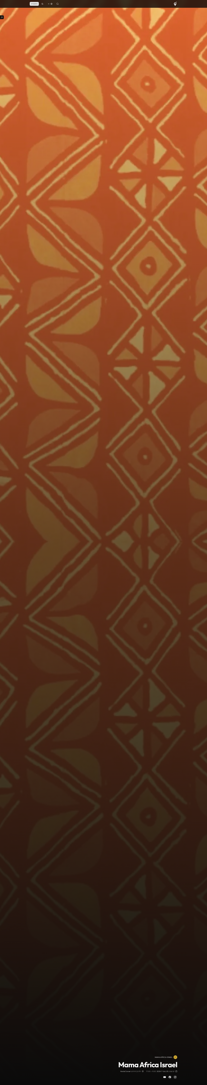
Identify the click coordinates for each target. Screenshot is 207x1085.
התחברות (34, 4)
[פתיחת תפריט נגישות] (2, 17)
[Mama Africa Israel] (175, 1057)
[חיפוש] (57, 4)
